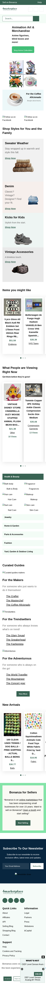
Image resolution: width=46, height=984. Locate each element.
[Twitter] (10, 900)
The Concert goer (15, 683)
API (4, 922)
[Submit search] (36, 18)
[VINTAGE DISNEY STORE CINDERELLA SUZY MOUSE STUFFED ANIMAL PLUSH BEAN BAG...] (12, 422)
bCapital (28, 931)
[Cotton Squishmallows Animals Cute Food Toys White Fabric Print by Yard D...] (34, 741)
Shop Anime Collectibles (23, 50)
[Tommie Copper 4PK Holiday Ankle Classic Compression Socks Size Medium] (34, 422)
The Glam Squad (15, 635)
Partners (28, 917)
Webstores (29, 926)
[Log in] (36, 9)
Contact (5, 935)
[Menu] (41, 9)
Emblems (12, 344)
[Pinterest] (16, 900)
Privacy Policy (8, 956)
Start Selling (23, 823)
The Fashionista (14, 644)
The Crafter (12, 596)
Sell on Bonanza (9, 2)
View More (23, 694)
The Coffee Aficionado (18, 604)
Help (40, 2)
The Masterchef (14, 600)
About (5, 913)
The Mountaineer (15, 679)
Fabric (33, 762)
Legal (26, 913)
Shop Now (10, 158)
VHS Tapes (34, 343)
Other (12, 433)
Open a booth (29, 810)
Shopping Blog (8, 931)
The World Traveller (16, 674)
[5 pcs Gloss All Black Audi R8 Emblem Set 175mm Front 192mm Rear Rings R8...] (12, 325)
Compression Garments (33, 427)
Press (26, 922)
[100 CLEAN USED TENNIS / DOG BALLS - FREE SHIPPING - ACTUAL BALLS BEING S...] (12, 741)
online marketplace (28, 800)
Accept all (7, 978)
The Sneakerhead (16, 639)
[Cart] (30, 9)
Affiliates (6, 917)
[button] (20, 358)
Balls (12, 768)
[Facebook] (4, 900)
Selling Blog (7, 926)
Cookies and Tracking (11, 951)
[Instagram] (22, 900)
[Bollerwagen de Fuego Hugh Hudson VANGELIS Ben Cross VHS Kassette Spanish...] (34, 325)
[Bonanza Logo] (9, 9)
